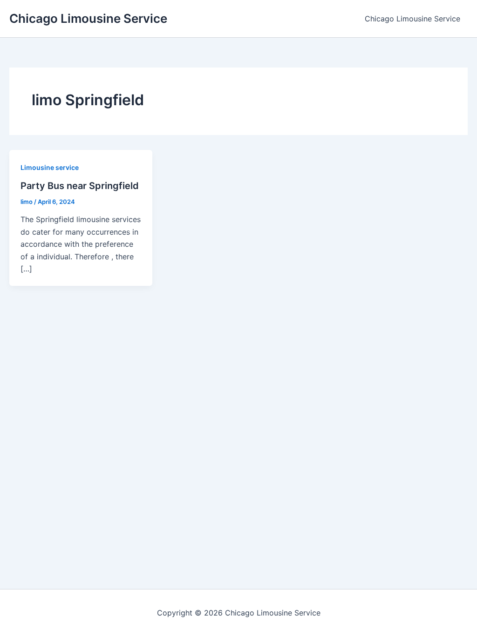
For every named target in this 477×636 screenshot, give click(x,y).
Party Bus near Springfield (79, 185)
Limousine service (49, 167)
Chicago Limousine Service (88, 18)
